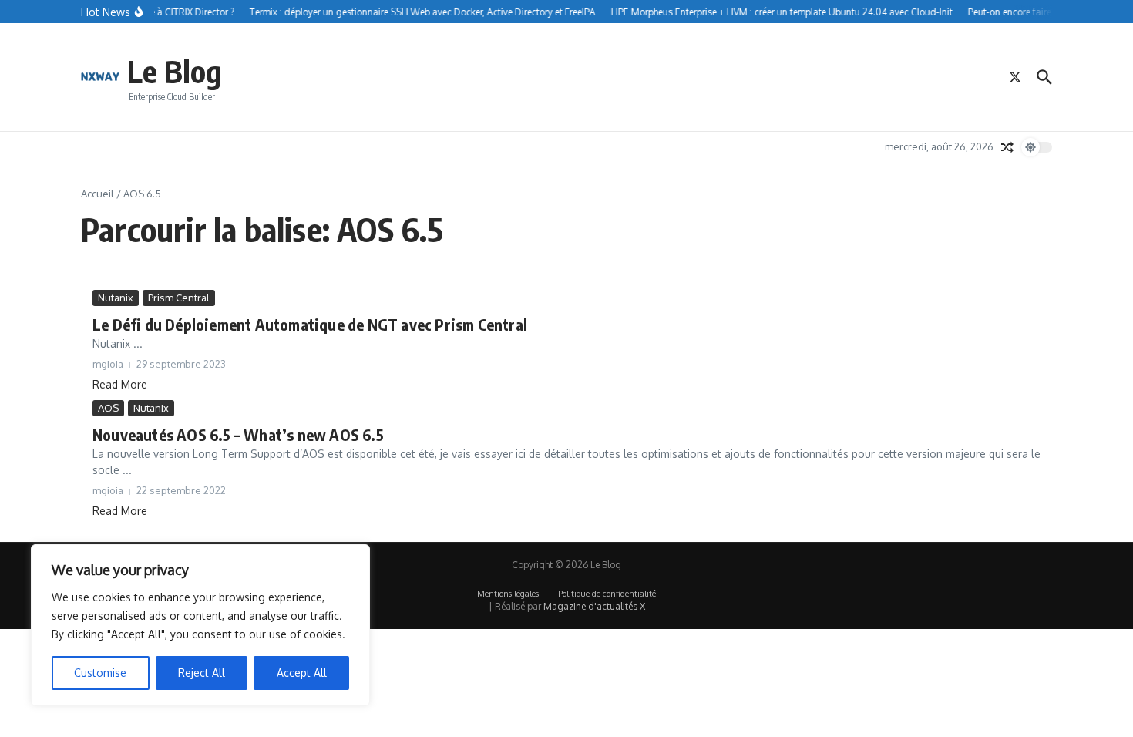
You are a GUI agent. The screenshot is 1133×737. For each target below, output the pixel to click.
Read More (119, 384)
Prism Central (179, 297)
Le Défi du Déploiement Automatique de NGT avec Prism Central (309, 324)
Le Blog (174, 71)
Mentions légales (508, 593)
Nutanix (115, 297)
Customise (100, 672)
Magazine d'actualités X (594, 606)
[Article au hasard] (1007, 147)
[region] (200, 625)
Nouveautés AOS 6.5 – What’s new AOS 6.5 (238, 434)
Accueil (97, 193)
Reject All (201, 672)
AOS (108, 408)
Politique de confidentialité (607, 593)
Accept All (302, 672)
